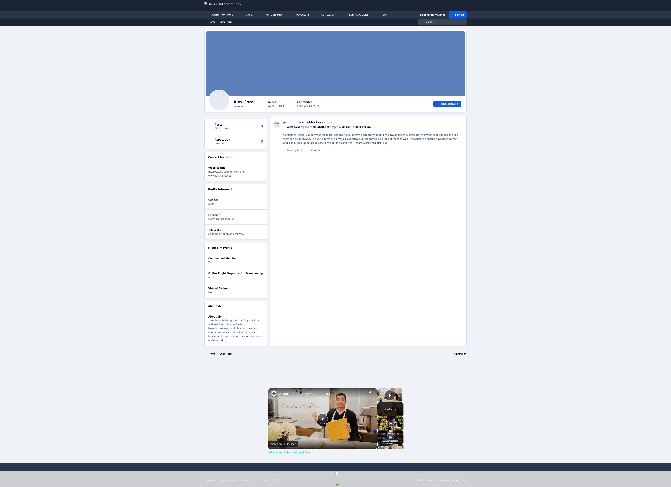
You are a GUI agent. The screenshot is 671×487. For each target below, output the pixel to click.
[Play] (390, 423)
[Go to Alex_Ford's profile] (276, 124)
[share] (370, 392)
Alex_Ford (293, 127)
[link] (273, 393)
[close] (336, 473)
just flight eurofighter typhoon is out (310, 122)
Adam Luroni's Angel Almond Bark (304, 394)
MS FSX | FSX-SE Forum (356, 127)
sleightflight (321, 127)
